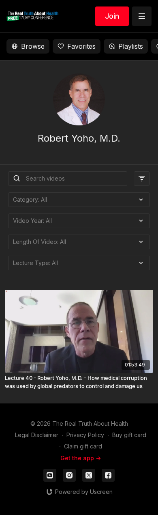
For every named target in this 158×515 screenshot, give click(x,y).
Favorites (81, 46)
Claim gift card (83, 446)
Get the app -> (80, 458)
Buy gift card (129, 434)
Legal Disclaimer (36, 434)
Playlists (130, 46)
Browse (33, 46)
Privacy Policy (85, 434)
